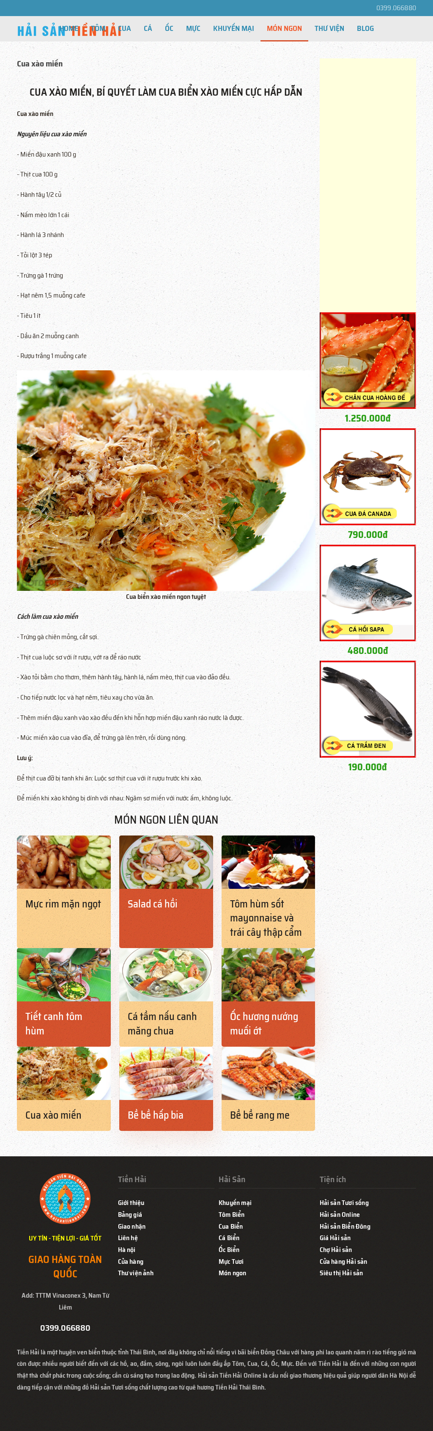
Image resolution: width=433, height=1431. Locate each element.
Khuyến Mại (233, 28)
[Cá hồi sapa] (368, 592)
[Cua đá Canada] (368, 476)
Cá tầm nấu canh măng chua (162, 1024)
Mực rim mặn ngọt (63, 904)
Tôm (98, 28)
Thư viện (329, 28)
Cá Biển (229, 1237)
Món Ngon (284, 28)
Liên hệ (128, 1237)
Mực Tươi (231, 1261)
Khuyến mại (235, 1202)
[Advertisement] (368, 185)
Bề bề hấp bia (156, 1115)
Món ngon (233, 1273)
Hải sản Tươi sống (344, 1202)
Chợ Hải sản (336, 1249)
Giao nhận (132, 1226)
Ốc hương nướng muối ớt (264, 1024)
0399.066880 (396, 8)
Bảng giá (130, 1214)
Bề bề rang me (260, 1115)
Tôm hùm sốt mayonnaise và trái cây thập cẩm (266, 918)
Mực (193, 28)
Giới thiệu (131, 1202)
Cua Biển (231, 1226)
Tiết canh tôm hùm (53, 1024)
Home (68, 28)
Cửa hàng (131, 1261)
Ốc (169, 28)
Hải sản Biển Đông (345, 1226)
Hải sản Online (340, 1214)
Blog (365, 28)
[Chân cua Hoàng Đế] (368, 360)
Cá (148, 28)
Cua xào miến (53, 1115)
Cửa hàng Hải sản (343, 1261)
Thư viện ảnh (135, 1273)
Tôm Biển (232, 1214)
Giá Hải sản (335, 1237)
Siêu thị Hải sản (341, 1273)
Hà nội (127, 1249)
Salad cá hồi (153, 904)
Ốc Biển (229, 1249)
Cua (124, 28)
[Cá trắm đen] (368, 708)
